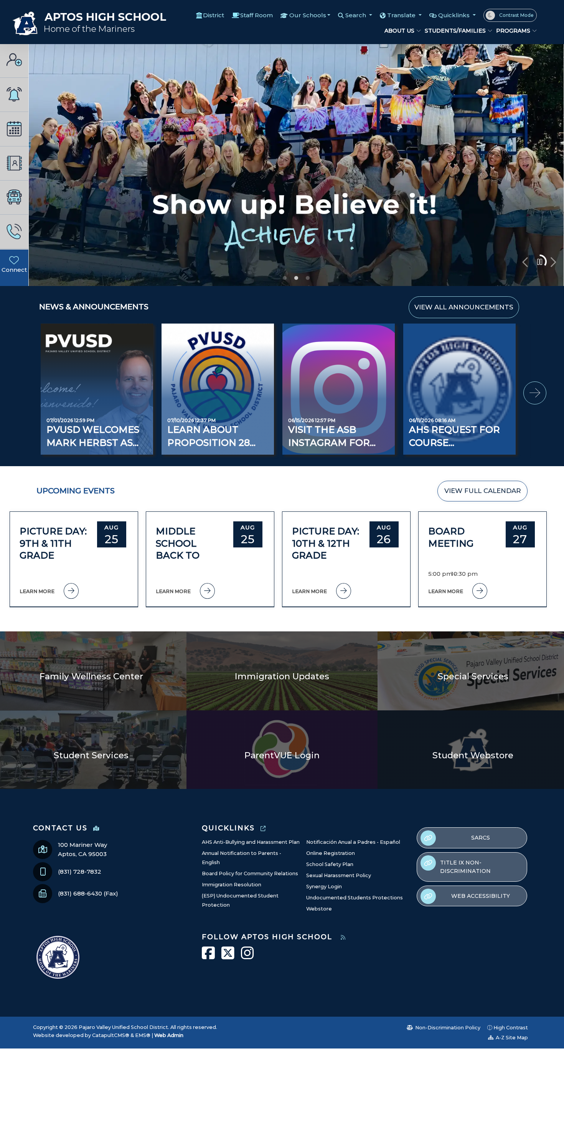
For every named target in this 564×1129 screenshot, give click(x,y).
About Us (399, 30)
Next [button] (552, 262)
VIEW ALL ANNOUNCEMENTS (463, 307)
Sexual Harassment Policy (338, 875)
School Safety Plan (329, 864)
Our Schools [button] (307, 15)
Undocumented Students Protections (354, 898)
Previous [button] (525, 262)
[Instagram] (10, 288)
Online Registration (330, 853)
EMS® (142, 1035)
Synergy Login (324, 886)
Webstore (319, 909)
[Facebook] (10, 279)
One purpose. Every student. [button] (285, 278)
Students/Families (455, 30)
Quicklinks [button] (454, 15)
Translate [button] (402, 15)
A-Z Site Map (511, 1037)
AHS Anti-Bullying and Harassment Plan (251, 842)
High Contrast (510, 1027)
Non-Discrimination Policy (447, 1027)
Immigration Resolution (231, 884)
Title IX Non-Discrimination (465, 866)
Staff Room (256, 15)
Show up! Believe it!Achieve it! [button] (296, 278)
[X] (18, 279)
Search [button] (356, 15)
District (213, 15)
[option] (296, 165)
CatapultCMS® (110, 1035)
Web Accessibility (480, 895)
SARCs (480, 837)
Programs (513, 30)
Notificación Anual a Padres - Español (353, 842)
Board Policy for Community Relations (250, 873)
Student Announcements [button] (308, 278)
